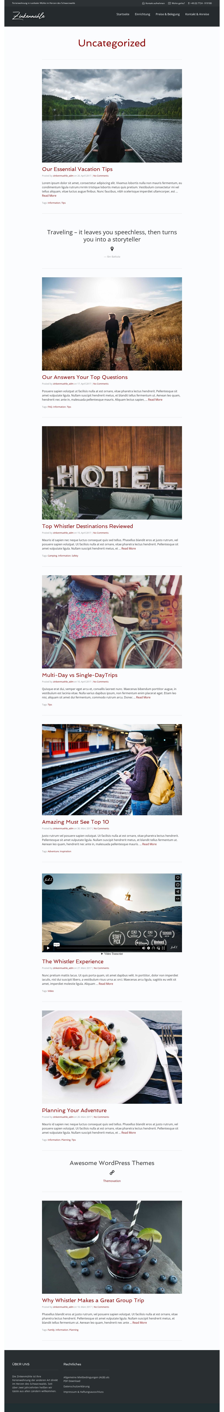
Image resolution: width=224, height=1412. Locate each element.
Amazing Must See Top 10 (75, 822)
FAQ (50, 406)
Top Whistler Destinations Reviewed (87, 526)
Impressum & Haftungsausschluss (84, 1391)
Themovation (112, 1181)
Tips (63, 202)
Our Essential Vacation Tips (77, 169)
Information (54, 202)
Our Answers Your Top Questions (85, 377)
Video (51, 990)
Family (51, 1329)
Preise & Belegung (168, 14)
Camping (52, 555)
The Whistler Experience (72, 961)
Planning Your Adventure (74, 1110)
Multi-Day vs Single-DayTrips (79, 675)
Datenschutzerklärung (77, 1386)
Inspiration (65, 851)
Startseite (123, 14)
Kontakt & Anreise (197, 14)
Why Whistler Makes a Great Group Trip (93, 1300)
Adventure (53, 851)
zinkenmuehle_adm (63, 175)
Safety (75, 555)
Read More (49, 196)
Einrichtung (142, 14)
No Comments (100, 175)
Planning (66, 1139)
